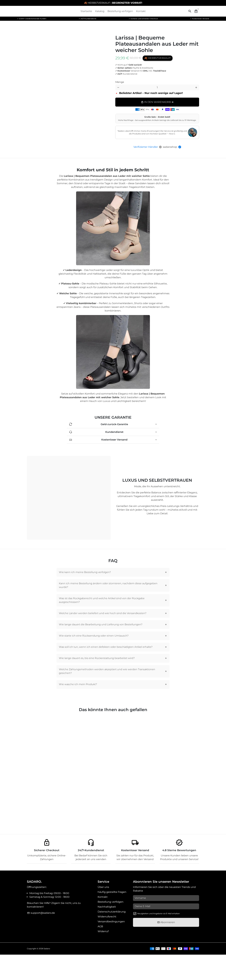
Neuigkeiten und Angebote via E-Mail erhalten (158, 913)
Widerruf (103, 931)
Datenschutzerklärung (112, 911)
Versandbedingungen (111, 921)
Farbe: (123, 79)
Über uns (103, 887)
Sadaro (47, 948)
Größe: (164, 79)
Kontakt (141, 11)
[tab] (113, 572)
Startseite (86, 11)
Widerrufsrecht (107, 916)
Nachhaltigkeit (107, 906)
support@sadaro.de (41, 912)
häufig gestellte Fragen (112, 892)
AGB (100, 926)
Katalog (99, 11)
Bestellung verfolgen (120, 11)
